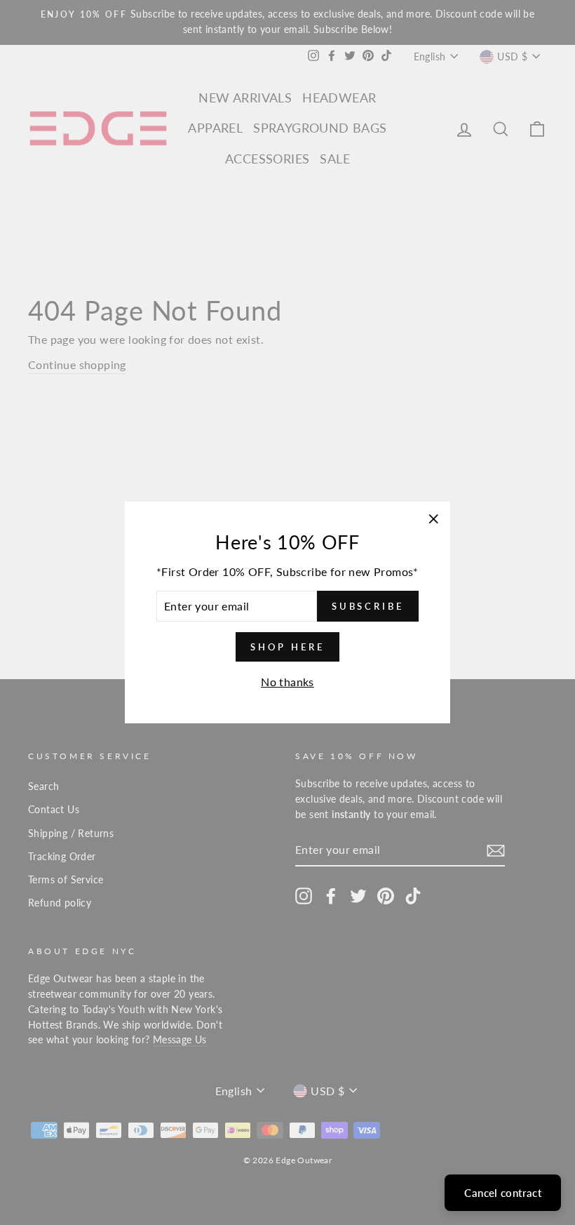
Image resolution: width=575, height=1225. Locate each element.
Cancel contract (502, 1192)
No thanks (287, 681)
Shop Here (287, 646)
